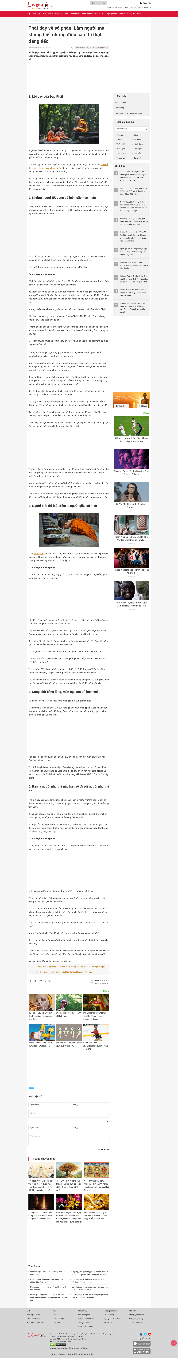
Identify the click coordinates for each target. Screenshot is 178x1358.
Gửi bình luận (103, 1149)
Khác (139, 14)
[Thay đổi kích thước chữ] (72, 48)
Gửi (108, 1122)
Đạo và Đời (99, 14)
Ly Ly (97, 980)
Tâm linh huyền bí (135, 1323)
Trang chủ (31, 21)
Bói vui (50, 14)
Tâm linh (40, 21)
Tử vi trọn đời (57, 1323)
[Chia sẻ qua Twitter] (35, 981)
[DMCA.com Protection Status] (58, 1346)
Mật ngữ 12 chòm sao (112, 1319)
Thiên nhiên (121, 144)
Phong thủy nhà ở (84, 1323)
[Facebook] (141, 1335)
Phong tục (131, 14)
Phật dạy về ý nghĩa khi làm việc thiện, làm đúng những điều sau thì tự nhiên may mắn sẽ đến (48, 1297)
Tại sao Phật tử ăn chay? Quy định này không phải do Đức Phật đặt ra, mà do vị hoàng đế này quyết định (134, 279)
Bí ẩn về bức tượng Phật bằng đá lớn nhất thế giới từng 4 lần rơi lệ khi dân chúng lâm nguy (68, 967)
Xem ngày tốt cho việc (35, 1323)
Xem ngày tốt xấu (33, 1315)
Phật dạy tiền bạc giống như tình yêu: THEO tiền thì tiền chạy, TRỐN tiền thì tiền (96, 1215)
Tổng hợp (138, 158)
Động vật (137, 135)
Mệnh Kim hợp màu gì (86, 1326)
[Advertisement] (64, 77)
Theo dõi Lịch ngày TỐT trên (86, 48)
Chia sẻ (144, 406)
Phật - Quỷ (120, 149)
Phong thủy (74, 14)
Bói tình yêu (108, 1323)
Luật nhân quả (120, 102)
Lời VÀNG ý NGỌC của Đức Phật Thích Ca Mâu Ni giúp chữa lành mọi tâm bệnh (133, 293)
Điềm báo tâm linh (114, 7)
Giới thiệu (53, 1354)
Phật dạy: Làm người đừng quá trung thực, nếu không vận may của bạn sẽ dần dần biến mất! (134, 221)
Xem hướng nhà (84, 1315)
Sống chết (120, 158)
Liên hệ (90, 1354)
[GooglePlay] (142, 1346)
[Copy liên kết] (50, 981)
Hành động (138, 144)
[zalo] (41, 981)
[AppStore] (142, 1353)
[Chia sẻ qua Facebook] (30, 981)
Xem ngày (36, 14)
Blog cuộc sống (111, 14)
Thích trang (122, 406)
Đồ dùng (137, 140)
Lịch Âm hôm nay (33, 1319)
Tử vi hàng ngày (59, 1319)
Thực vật (120, 135)
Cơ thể (119, 140)
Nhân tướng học (87, 14)
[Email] (45, 981)
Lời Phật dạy (119, 108)
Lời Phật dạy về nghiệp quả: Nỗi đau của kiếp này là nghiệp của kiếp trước (62, 972)
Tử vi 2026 (56, 1315)
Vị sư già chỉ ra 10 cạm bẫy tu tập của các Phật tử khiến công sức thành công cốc (40, 1215)
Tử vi (44, 14)
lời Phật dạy (39, 553)
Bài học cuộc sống (136, 1319)
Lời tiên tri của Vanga (143, 7)
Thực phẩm (121, 153)
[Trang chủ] (29, 14)
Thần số (122, 14)
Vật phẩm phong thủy (86, 1319)
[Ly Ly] (92, 981)
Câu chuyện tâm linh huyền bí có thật (128, 113)
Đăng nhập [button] (147, 3)
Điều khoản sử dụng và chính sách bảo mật (72, 1354)
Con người (138, 149)
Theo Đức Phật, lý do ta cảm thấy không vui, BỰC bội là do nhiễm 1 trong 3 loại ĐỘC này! (133, 191)
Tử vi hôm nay (109, 1315)
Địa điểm (137, 153)
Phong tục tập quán (136, 1315)
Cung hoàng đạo (61, 14)
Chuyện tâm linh (128, 7)
